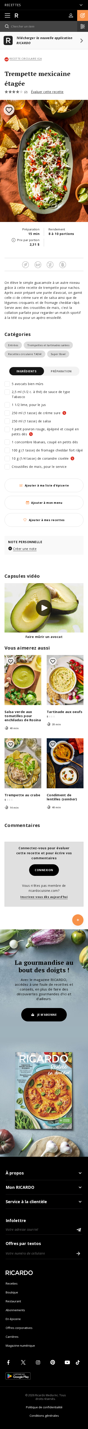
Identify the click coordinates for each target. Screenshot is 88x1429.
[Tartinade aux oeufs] (65, 680)
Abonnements (15, 1310)
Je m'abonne (47, 1015)
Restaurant (13, 1301)
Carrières (12, 1337)
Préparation (61, 371)
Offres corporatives (19, 1328)
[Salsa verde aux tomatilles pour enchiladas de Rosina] (23, 680)
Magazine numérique (20, 1345)
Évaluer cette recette (47, 92)
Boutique (12, 1292)
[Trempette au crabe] (23, 763)
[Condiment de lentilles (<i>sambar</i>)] (65, 763)
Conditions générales (44, 1416)
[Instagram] (38, 1362)
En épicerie (13, 1319)
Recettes (12, 1283)
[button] (82, 15)
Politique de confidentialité (44, 1407)
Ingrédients (26, 371)
